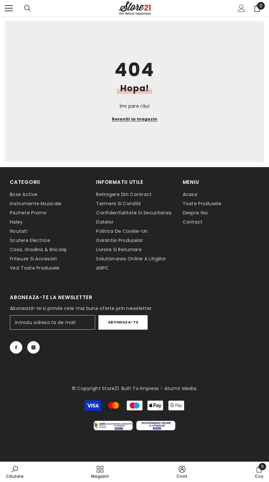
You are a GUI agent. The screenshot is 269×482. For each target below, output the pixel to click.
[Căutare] (27, 8)
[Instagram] (33, 347)
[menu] (9, 8)
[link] (14, 472)
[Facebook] (16, 347)
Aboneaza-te (123, 322)
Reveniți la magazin (134, 119)
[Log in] (241, 8)
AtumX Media (180, 388)
